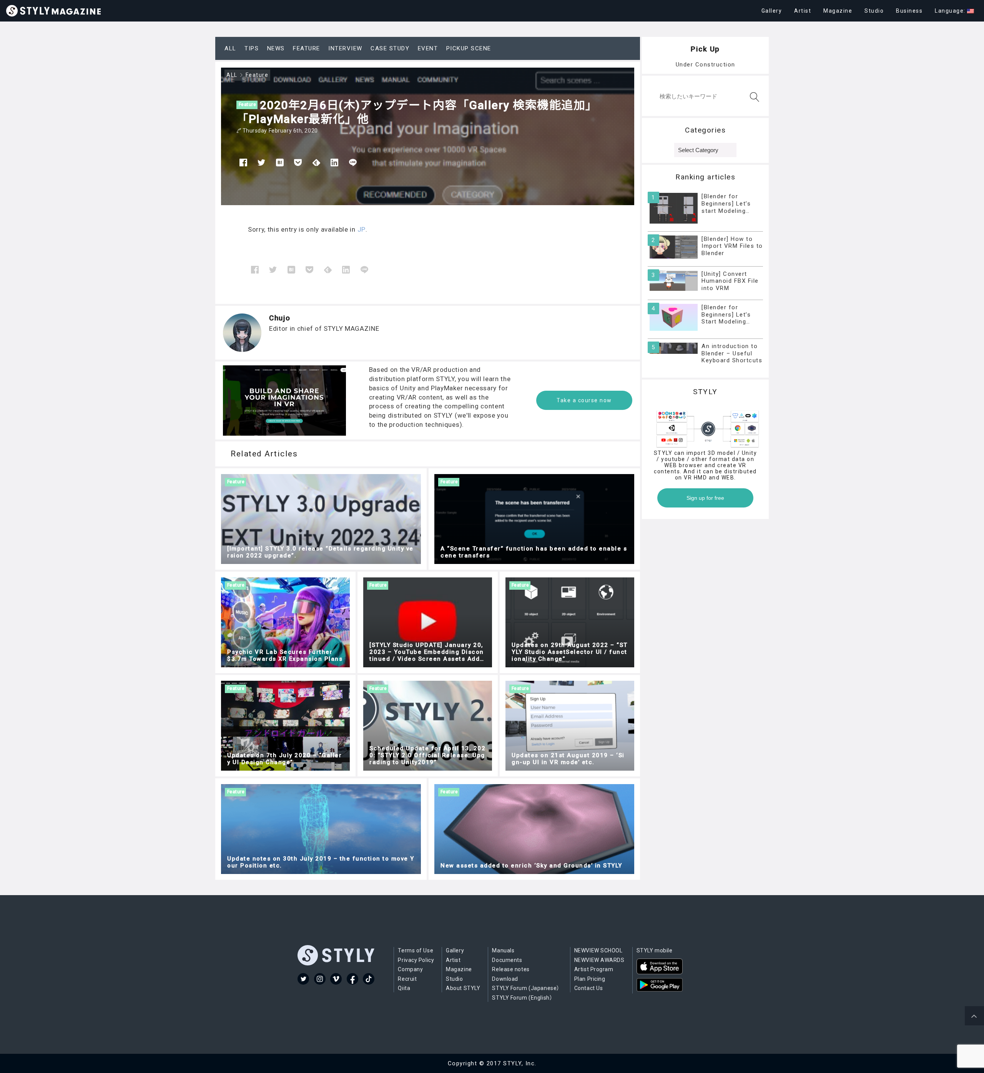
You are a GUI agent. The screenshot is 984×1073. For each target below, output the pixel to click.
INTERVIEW (345, 48)
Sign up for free (705, 498)
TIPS (251, 48)
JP (361, 229)
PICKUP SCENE (468, 48)
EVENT (428, 48)
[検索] (753, 97)
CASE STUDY (390, 48)
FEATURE (306, 48)
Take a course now (584, 400)
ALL (230, 48)
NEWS (276, 48)
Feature (247, 104)
